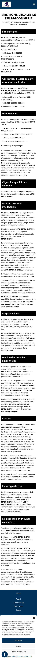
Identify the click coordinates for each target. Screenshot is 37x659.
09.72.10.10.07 (18, 138)
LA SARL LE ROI (18, 603)
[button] (34, 618)
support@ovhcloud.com (18, 141)
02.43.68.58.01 (18, 66)
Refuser (18, 646)
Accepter (18, 640)
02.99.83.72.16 (18, 106)
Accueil (18, 599)
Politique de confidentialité (24, 656)
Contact (18, 610)
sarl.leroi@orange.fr (16, 62)
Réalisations (18, 606)
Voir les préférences (18, 652)
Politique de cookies (10, 656)
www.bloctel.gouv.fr (15, 160)
